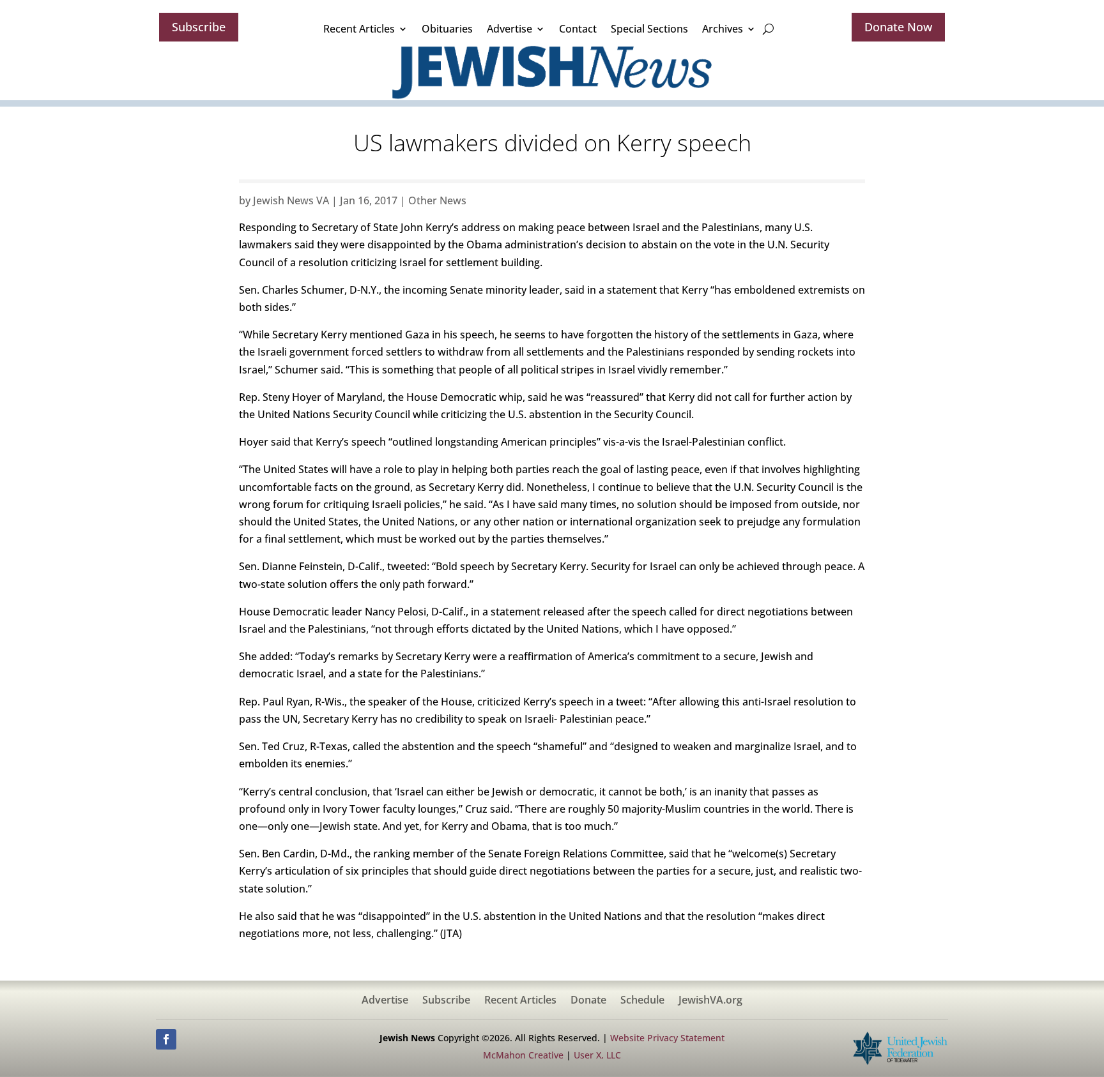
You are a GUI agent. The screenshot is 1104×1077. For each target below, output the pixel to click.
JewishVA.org (710, 1001)
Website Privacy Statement (667, 1038)
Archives (722, 29)
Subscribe (199, 26)
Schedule (642, 1001)
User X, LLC (597, 1055)
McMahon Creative (523, 1055)
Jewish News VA (291, 200)
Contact (578, 29)
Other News (437, 200)
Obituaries (447, 29)
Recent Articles (359, 29)
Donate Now (898, 26)
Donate (588, 1001)
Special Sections (649, 29)
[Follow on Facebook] (166, 1039)
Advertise (509, 29)
